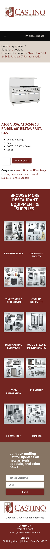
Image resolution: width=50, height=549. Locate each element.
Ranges (21, 53)
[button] (5, 35)
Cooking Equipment (12, 51)
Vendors (25, 177)
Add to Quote (22, 160)
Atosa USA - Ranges (37, 170)
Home (4, 46)
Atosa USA (19, 170)
